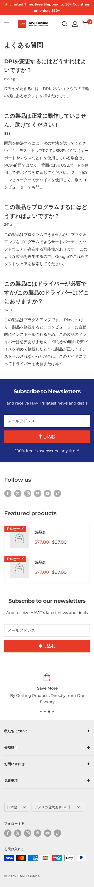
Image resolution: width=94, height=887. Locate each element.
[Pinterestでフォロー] (37, 493)
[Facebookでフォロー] (7, 493)
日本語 (12, 807)
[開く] (65, 24)
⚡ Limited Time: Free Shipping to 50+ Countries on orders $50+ (47, 7)
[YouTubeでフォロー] (47, 493)
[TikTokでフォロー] (57, 493)
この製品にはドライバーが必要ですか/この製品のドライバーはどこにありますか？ (46, 292)
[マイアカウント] (75, 24)
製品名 (40, 532)
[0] (85, 24)
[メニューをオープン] (6, 24)
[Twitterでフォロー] (17, 493)
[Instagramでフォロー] (27, 493)
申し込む (47, 436)
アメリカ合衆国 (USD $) (53, 807)
